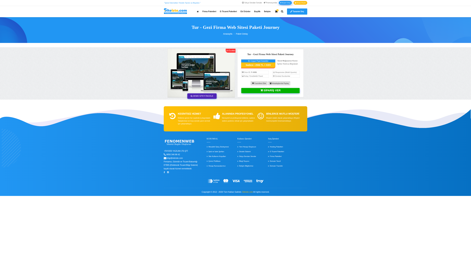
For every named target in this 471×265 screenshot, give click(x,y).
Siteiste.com (247, 192)
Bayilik (257, 11)
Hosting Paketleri (276, 147)
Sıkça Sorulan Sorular (253, 3)
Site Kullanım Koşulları (217, 156)
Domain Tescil (275, 161)
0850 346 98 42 (173, 154)
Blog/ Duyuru (244, 161)
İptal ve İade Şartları (216, 151)
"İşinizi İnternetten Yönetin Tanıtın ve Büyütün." (182, 3)
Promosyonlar (271, 3)
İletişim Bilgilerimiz (246, 166)
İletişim (267, 11)
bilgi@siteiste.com (174, 158)
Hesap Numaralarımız (217, 166)
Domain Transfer (276, 166)
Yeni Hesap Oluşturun (247, 147)
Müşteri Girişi (285, 3)
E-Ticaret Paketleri (228, 11)
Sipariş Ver (272, 90)
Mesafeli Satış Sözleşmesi (219, 147)
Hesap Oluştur (301, 3)
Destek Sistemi (245, 151)
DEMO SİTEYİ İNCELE (202, 96)
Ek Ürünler (245, 11)
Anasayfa (227, 34)
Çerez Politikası (215, 161)
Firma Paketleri (209, 11)
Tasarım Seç (298, 11)
